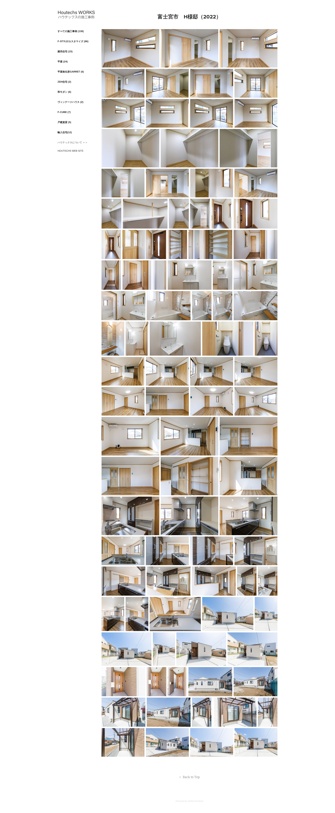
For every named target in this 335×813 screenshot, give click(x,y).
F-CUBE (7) (64, 112)
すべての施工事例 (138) (71, 31)
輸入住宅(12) (65, 132)
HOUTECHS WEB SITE (70, 150)
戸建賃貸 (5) (64, 122)
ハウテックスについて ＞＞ (73, 142)
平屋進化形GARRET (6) (71, 71)
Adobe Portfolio (195, 801)
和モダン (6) (64, 91)
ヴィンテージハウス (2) (70, 102)
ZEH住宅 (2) (64, 81)
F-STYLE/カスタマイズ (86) (73, 41)
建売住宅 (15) (65, 51)
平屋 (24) (63, 61)
